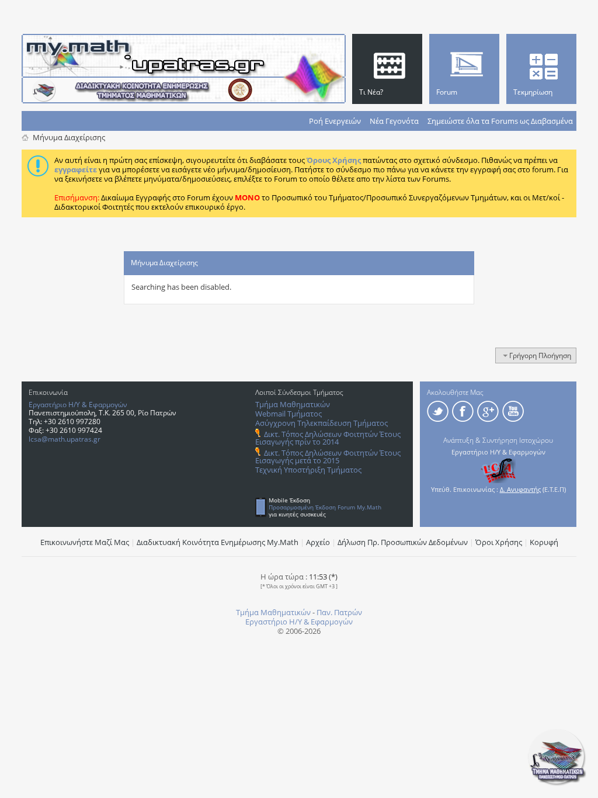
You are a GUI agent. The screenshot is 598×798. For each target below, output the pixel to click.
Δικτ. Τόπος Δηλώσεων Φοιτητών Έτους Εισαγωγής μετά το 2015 (328, 456)
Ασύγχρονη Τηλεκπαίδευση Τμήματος (321, 423)
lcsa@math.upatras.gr (64, 439)
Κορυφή (544, 542)
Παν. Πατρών (339, 612)
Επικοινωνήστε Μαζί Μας (84, 542)
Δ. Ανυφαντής (520, 489)
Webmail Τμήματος (288, 413)
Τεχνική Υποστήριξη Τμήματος (308, 469)
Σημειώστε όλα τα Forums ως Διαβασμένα (500, 121)
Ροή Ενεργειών (335, 121)
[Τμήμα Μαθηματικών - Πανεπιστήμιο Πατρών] (557, 783)
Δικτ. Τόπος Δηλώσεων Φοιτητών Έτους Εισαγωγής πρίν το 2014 (328, 438)
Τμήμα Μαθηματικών (292, 404)
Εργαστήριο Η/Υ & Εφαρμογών (78, 405)
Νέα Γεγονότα (394, 121)
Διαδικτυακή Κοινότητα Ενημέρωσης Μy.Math (217, 542)
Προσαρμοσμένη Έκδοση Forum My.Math (325, 507)
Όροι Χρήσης (498, 542)
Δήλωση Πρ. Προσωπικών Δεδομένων (403, 542)
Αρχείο (318, 542)
